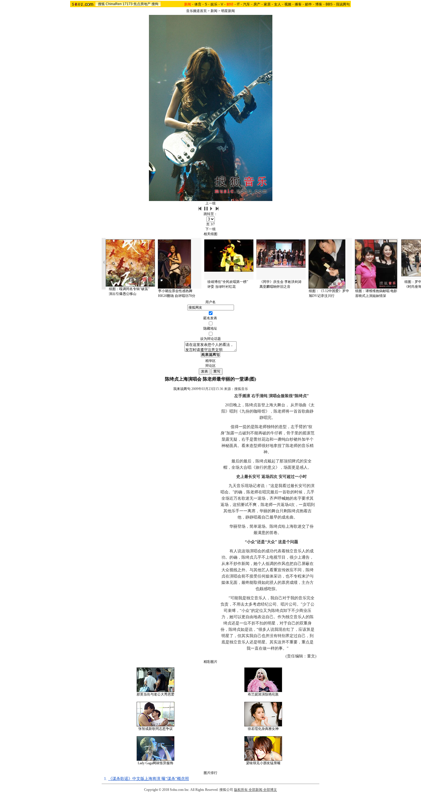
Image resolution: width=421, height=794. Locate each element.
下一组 (210, 229)
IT (238, 4)
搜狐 (101, 4)
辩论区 (210, 366)
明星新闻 (228, 11)
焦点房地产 (142, 4)
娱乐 (213, 4)
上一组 (210, 203)
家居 (267, 4)
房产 (256, 4)
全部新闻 (255, 790)
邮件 (308, 4)
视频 (287, 4)
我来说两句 (181, 389)
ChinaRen (114, 4)
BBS (329, 4)
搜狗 (155, 4)
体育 (197, 4)
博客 (318, 4)
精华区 (210, 361)
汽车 (246, 4)
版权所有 (241, 790)
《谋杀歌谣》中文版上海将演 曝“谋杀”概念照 (148, 779)
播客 (298, 4)
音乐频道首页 (196, 11)
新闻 (213, 11)
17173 (128, 4)
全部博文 (270, 790)
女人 (277, 4)
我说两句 (343, 4)
